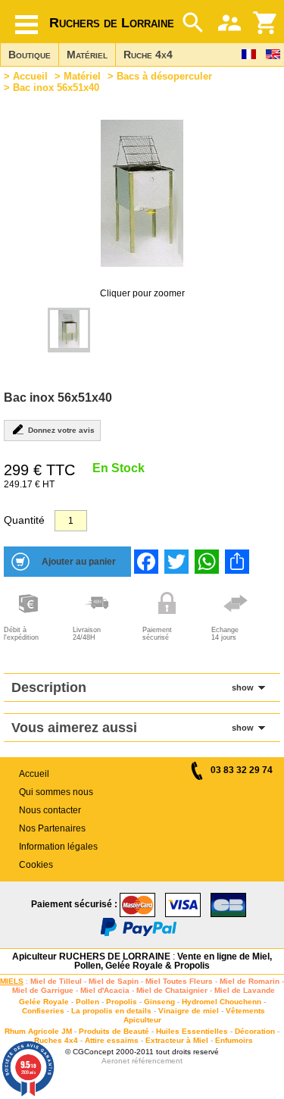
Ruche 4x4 (148, 55)
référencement (157, 1061)
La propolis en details (111, 1011)
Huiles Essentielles (192, 1031)
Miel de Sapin (114, 981)
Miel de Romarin (249, 981)
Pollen (87, 1001)
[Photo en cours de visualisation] (69, 330)
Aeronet (115, 1061)
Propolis (121, 1001)
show (243, 687)
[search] (193, 23)
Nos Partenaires (52, 828)
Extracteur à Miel (176, 1040)
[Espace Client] (229, 23)
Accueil (30, 76)
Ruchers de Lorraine (111, 22)
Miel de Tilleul (56, 981)
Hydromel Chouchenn (221, 1001)
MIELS (11, 981)
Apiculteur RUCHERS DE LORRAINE (91, 956)
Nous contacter (50, 810)
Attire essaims (112, 1040)
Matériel (87, 55)
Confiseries (43, 1011)
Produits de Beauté (114, 1031)
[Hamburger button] (26, 25)
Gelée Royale (44, 1001)
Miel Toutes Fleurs (179, 981)
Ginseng (159, 1001)
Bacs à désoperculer (164, 76)
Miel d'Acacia (105, 990)
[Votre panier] (266, 23)
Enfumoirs (234, 1040)
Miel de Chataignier (172, 990)
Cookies (36, 864)
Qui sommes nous (56, 792)
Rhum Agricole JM (38, 1031)
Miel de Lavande (244, 990)
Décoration (255, 1031)
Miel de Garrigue (42, 990)
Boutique (29, 55)
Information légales (58, 846)
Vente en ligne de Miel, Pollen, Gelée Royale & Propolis (173, 961)
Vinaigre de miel (188, 1011)
